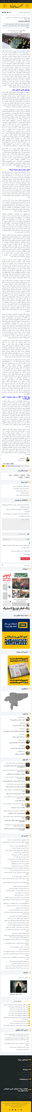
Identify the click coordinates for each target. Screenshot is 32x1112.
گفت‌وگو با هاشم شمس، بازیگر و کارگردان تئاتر (15, 763)
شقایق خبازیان (22, 734)
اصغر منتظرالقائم (21, 751)
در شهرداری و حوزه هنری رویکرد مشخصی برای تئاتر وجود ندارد (14, 766)
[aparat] (2, 1)
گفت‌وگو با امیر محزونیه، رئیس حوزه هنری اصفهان (14, 811)
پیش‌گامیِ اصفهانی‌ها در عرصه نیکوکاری (16, 774)
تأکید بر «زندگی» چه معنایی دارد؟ (17, 720)
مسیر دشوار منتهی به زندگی (18, 737)
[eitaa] (9, 1)
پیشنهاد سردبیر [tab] (17, 1001)
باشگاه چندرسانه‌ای (25, 1084)
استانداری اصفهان (25, 1072)
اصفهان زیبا (22, 51)
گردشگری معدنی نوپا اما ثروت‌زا (18, 748)
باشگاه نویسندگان (25, 1082)
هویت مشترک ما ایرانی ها (19, 725)
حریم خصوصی (14, 545)
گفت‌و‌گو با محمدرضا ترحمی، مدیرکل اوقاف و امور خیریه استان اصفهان (14, 797)
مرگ (10, 475)
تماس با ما (27, 1063)
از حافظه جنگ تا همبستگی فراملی (17, 743)
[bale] (12, 1110)
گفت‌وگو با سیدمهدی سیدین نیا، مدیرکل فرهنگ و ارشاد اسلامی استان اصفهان (14, 825)
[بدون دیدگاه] (7, 12)
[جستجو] (2, 565)
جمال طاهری (22, 729)
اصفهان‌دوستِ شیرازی (20, 754)
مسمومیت (27, 477)
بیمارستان (23, 475)
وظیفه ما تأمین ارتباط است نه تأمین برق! (15, 794)
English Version (26, 1066)
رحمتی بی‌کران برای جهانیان (15, 994)
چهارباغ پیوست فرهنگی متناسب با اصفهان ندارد (14, 731)
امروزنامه (25, 569)
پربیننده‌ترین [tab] (27, 1001)
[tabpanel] (16, 1015)
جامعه (21, 12)
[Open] (27, 5)
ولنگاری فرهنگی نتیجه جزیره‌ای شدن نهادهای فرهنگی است (14, 829)
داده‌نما (26, 972)
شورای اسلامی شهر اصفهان (23, 1074)
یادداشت (25, 714)
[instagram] (6, 1)
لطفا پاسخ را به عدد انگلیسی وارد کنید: (20, 551)
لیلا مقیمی (22, 458)
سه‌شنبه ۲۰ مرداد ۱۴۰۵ (23, 978)
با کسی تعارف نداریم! (20, 801)
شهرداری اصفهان (26, 1076)
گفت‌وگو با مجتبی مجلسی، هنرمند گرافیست (15, 784)
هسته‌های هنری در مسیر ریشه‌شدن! (16, 813)
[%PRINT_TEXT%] (10, 12)
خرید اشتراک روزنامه (25, 1086)
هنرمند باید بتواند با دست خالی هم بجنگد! (15, 787)
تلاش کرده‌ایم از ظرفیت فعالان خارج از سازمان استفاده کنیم (14, 821)
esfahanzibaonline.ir (16, 1103)
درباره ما (28, 1065)
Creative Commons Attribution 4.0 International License (18, 1106)
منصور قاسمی (22, 746)
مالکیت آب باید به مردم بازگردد (18, 808)
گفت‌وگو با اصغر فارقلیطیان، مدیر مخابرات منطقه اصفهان (15, 790)
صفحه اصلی (27, 12)
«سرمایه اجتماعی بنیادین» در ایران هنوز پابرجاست (14, 781)
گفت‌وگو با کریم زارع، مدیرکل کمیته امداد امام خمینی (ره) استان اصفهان (14, 770)
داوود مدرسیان (22, 740)
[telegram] (4, 1)
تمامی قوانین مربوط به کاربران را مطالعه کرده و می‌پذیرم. (16, 546)
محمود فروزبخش (21, 717)
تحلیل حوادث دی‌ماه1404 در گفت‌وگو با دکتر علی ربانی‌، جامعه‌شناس (15, 777)
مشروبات (20, 477)
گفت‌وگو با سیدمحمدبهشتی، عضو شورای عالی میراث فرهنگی (14, 804)
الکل (28, 475)
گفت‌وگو (25, 760)
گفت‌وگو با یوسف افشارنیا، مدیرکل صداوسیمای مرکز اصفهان (14, 817)
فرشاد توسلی (22, 723)
